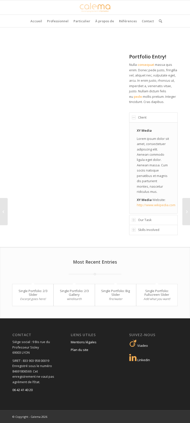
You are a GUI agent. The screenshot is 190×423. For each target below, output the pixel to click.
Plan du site (79, 350)
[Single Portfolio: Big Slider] (4, 211)
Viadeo (142, 345)
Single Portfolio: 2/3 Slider (33, 293)
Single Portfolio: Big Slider (115, 293)
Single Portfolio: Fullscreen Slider (156, 293)
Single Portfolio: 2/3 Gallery (74, 293)
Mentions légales (83, 342)
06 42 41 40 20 (22, 390)
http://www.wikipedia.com (156, 205)
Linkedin (143, 360)
